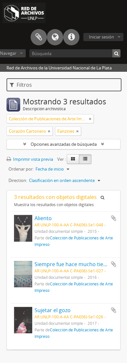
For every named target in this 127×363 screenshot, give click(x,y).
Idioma (55, 37)
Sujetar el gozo (53, 310)
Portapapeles (39, 37)
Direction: (17, 180)
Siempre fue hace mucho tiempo (75, 264)
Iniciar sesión (101, 37)
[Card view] (73, 159)
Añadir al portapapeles (113, 218)
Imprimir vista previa (32, 159)
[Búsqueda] (116, 53)
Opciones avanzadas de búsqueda (64, 144)
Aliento (43, 218)
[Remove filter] (90, 118)
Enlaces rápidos (71, 37)
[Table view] (85, 159)
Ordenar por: (21, 169)
